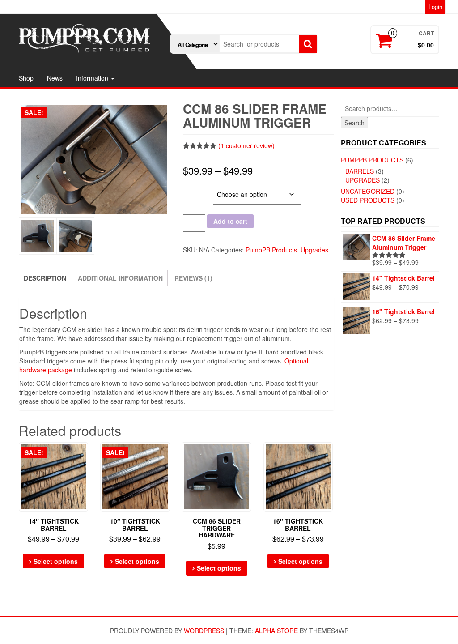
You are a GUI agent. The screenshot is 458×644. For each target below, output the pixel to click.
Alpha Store (276, 630)
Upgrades (314, 249)
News (55, 77)
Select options (56, 561)
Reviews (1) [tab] (193, 277)
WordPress (204, 630)
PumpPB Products (271, 249)
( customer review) (246, 145)
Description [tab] (45, 277)
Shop (26, 77)
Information (93, 77)
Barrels (359, 170)
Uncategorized (367, 191)
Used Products (367, 200)
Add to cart (230, 221)
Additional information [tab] (120, 277)
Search (354, 122)
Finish (193, 188)
